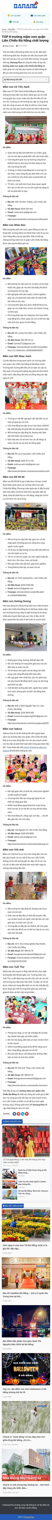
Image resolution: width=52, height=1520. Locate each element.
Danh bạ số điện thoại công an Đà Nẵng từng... (32, 1171)
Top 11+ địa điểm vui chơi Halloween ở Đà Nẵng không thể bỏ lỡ (24, 1391)
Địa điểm (11, 29)
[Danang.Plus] (26, 5)
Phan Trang (9, 46)
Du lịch (7, 1444)
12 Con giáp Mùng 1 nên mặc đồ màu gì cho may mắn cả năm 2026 (24, 1161)
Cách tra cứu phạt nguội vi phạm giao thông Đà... (32, 1183)
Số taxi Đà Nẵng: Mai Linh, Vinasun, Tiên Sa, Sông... (33, 1192)
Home (4, 29)
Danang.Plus (29, 1517)
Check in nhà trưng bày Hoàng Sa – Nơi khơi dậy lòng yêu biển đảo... (26, 1486)
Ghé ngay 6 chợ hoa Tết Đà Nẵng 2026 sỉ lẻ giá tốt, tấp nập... (25, 1247)
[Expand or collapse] (46, 79)
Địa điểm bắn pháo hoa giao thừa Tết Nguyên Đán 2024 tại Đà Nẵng (22, 1343)
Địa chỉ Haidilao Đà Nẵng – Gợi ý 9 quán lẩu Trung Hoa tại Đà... (25, 1295)
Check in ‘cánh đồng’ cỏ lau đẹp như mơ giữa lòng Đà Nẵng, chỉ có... (24, 1438)
